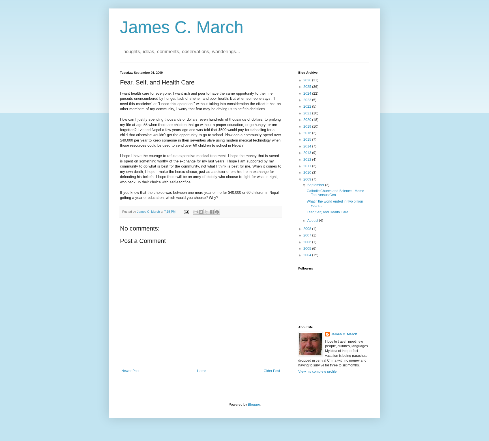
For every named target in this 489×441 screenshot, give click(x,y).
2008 (307, 229)
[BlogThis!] (201, 212)
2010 (307, 173)
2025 (307, 87)
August (313, 221)
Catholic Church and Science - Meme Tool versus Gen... (335, 193)
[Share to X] (206, 212)
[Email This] (195, 212)
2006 (307, 242)
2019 (307, 127)
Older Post (272, 371)
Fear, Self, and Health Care (327, 212)
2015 (307, 140)
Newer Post (130, 371)
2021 (307, 113)
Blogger (254, 405)
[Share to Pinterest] (217, 212)
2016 (307, 133)
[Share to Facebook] (212, 212)
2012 (307, 160)
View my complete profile (317, 371)
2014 (307, 146)
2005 (307, 249)
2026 (307, 80)
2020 (307, 120)
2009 (307, 179)
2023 (307, 100)
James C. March (181, 27)
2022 (307, 106)
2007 (307, 235)
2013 (307, 153)
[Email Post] (186, 211)
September (316, 185)
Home (201, 371)
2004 (307, 255)
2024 (307, 93)
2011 (307, 166)
